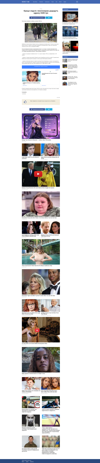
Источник (58, 97)
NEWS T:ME (25, 2)
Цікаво (65, 1)
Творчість (32, 461)
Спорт (53, 1)
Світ (56, 1)
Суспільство (47, 1)
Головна (41, 8)
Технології (41, 1)
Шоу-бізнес (35, 1)
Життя (60, 1)
